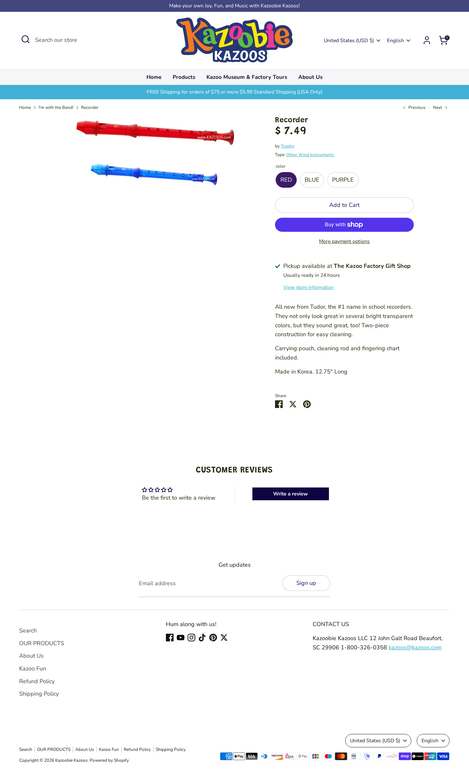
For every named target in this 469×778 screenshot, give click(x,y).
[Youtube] (180, 637)
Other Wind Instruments (310, 155)
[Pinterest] (213, 637)
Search (28, 630)
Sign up (306, 583)
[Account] (427, 40)
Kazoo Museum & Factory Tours (246, 77)
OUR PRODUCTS (41, 643)
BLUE (312, 180)
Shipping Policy (39, 694)
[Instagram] (191, 637)
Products (184, 77)
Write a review (290, 493)
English (395, 40)
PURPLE (343, 180)
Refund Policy (37, 681)
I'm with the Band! (56, 107)
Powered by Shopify (109, 760)
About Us (310, 77)
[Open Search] (25, 39)
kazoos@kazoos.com (415, 647)
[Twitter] (224, 637)
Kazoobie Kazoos (71, 760)
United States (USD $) (349, 40)
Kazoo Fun (32, 668)
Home (153, 77)
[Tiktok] (202, 637)
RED (286, 180)
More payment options (344, 241)
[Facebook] (170, 637)
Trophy (287, 146)
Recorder (90, 107)
